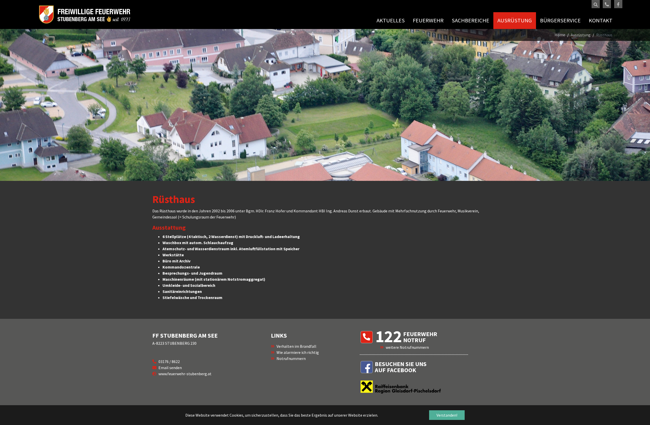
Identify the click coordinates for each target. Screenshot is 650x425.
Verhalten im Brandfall (296, 346)
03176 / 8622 (169, 361)
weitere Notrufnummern (407, 347)
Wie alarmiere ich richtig (298, 352)
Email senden (170, 367)
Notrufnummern (291, 358)
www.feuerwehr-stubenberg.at (185, 373)
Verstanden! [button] (446, 415)
